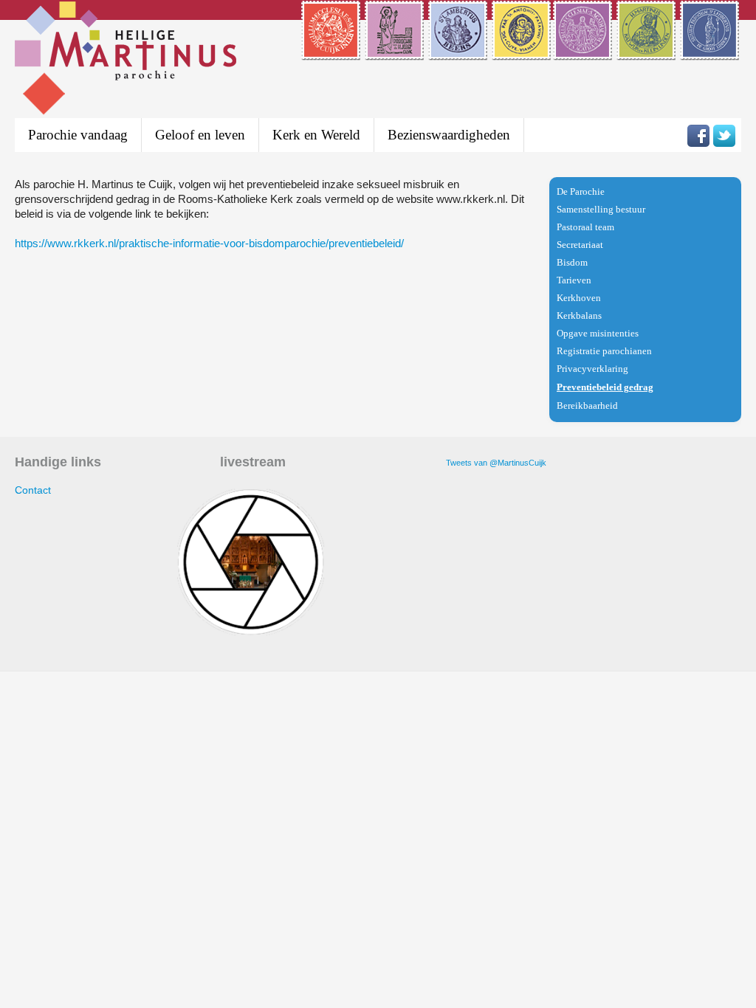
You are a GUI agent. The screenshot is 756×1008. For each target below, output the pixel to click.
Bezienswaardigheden (449, 134)
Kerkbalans (579, 315)
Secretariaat (580, 244)
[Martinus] (331, 50)
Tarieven (574, 280)
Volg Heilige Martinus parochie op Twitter (724, 136)
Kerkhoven (579, 297)
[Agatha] (583, 50)
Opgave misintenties (598, 333)
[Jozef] (395, 50)
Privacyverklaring (592, 368)
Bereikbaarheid (587, 405)
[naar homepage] (125, 60)
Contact (33, 490)
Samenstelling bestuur (601, 209)
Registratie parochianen (604, 350)
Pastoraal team (585, 226)
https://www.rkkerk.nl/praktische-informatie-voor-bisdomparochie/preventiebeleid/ (209, 243)
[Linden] (710, 50)
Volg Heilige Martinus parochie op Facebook (698, 136)
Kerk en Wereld (316, 134)
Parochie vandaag (78, 134)
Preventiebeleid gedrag (605, 387)
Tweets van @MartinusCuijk (496, 462)
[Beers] (458, 50)
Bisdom (572, 262)
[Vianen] (521, 50)
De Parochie (581, 191)
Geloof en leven (200, 134)
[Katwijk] (647, 50)
